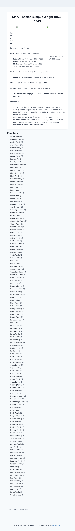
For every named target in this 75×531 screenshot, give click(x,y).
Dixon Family (15, 303)
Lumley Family (15, 486)
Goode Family (15, 379)
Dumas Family (15, 317)
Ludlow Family (15, 481)
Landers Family (16, 464)
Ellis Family (14, 323)
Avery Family (15, 145)
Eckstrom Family (16, 320)
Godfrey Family (15, 373)
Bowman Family (16, 179)
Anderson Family (16, 139)
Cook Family (14, 246)
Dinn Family (14, 300)
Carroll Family (15, 207)
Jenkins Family (15, 438)
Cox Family (14, 261)
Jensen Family (15, 441)
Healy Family (15, 413)
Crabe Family (15, 266)
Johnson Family (16, 444)
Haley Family (15, 390)
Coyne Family (15, 263)
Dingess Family (15, 297)
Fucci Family (14, 354)
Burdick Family (15, 196)
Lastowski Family (16, 472)
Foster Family (15, 345)
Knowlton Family (16, 461)
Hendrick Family (16, 419)
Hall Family (14, 393)
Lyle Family (14, 489)
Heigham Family (16, 416)
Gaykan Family (15, 362)
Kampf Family (15, 450)
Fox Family (14, 351)
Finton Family (15, 340)
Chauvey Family (16, 218)
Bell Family (14, 167)
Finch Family (14, 337)
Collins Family (15, 238)
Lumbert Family (16, 484)
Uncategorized (15, 495)
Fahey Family (15, 331)
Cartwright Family (16, 210)
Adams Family (15, 136)
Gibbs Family (15, 365)
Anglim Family (15, 142)
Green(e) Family (16, 385)
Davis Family (15, 280)
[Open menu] (66, 3)
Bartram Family (15, 159)
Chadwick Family (16, 213)
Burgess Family (15, 198)
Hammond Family (16, 396)
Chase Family (15, 215)
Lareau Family (15, 469)
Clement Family (16, 227)
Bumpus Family (15, 193)
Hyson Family (15, 433)
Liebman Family (16, 475)
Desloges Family (16, 289)
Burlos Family (15, 201)
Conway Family (15, 244)
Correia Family (15, 252)
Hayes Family (15, 410)
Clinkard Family (16, 230)
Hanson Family (15, 399)
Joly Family (14, 447)
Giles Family (14, 371)
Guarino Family (15, 388)
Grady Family (15, 382)
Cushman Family (16, 275)
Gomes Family (15, 376)
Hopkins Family (15, 427)
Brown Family (15, 190)
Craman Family (15, 269)
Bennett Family (15, 170)
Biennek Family (15, 173)
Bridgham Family (16, 184)
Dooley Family (15, 311)
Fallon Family (15, 334)
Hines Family (15, 421)
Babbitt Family (15, 148)
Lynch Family (15, 492)
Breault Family (15, 182)
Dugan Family (15, 314)
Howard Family (15, 430)
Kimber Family (15, 455)
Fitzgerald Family (16, 342)
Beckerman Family (17, 165)
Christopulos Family (17, 221)
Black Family (14, 176)
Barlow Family (15, 153)
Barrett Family (15, 156)
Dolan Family (15, 306)
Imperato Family (16, 436)
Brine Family (14, 187)
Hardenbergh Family (17, 402)
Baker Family (15, 150)
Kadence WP (56, 525)
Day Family (14, 283)
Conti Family (14, 241)
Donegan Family (16, 309)
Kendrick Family (16, 453)
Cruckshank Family (17, 272)
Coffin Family (15, 235)
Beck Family (14, 162)
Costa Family (15, 255)
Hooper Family (15, 424)
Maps (16, 510)
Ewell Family (14, 325)
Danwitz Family (15, 278)
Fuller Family (14, 357)
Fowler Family (15, 348)
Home (10, 510)
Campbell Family (16, 204)
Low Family (14, 478)
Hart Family (14, 407)
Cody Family (14, 232)
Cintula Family (15, 224)
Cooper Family (15, 249)
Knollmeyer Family (17, 458)
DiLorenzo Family (16, 294)
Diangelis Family (16, 292)
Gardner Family (16, 359)
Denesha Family (16, 286)
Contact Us (24, 510)
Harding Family (15, 405)
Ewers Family (15, 328)
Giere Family (15, 368)
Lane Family (14, 467)
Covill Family (14, 258)
